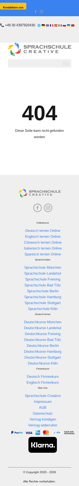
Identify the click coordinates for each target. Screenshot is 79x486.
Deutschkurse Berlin (43, 346)
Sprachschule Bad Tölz (42, 285)
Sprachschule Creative (43, 396)
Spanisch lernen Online (42, 254)
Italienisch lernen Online (43, 248)
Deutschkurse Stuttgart (42, 357)
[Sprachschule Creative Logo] (39, 55)
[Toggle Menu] (65, 63)
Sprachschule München (42, 268)
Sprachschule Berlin (43, 291)
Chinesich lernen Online (43, 242)
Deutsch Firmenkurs (43, 377)
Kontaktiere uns (13, 7)
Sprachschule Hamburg (42, 297)
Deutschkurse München (42, 322)
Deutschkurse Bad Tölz (42, 340)
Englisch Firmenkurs (43, 383)
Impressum (43, 402)
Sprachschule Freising (42, 279)
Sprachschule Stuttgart (43, 303)
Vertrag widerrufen (42, 425)
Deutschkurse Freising (42, 334)
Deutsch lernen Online (42, 231)
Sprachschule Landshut (42, 273)
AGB (42, 408)
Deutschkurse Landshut (42, 328)
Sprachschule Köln (43, 309)
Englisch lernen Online (42, 237)
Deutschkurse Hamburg (42, 352)
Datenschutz (43, 413)
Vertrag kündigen (42, 419)
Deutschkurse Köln (43, 363)
